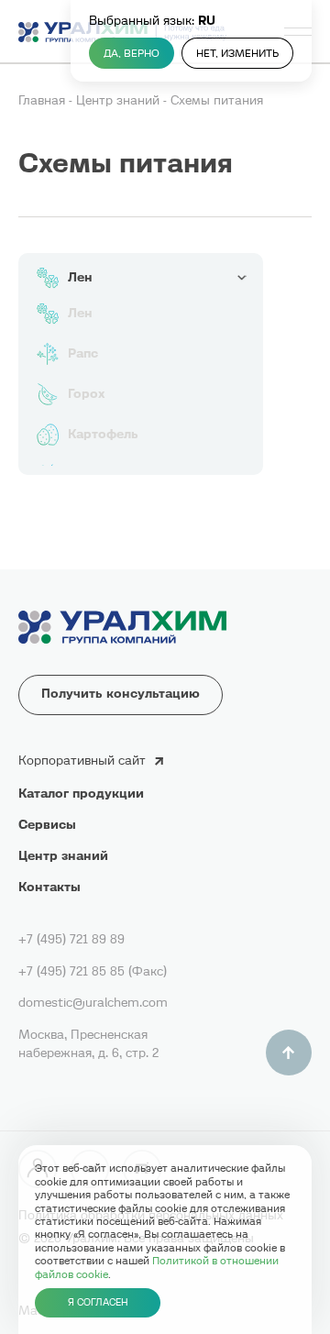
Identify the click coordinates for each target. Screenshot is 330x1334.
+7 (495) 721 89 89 (71, 939)
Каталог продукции (81, 793)
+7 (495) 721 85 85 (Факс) (92, 971)
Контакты (49, 887)
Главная (43, 100)
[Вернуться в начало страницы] (289, 1052)
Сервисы (47, 824)
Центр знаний (119, 100)
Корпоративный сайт (82, 760)
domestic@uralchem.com (93, 1002)
